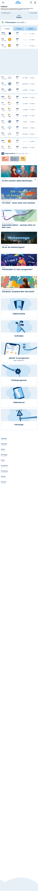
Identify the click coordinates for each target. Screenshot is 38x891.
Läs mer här (26, 9)
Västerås (4, 444)
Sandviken (4, 465)
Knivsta (3, 482)
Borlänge (4, 455)
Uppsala (4, 438)
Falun (3, 460)
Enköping (4, 471)
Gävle (3, 449)
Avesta (3, 476)
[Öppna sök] (31, 2)
